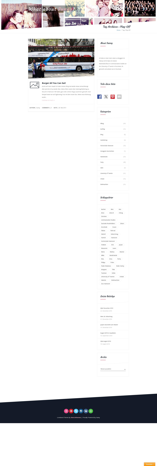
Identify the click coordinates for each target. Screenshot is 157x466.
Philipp (103, 262)
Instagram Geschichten (107, 151)
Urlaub (102, 179)
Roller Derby (120, 266)
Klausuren (104, 248)
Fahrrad (112, 230)
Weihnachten (104, 184)
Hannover (114, 237)
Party (101, 162)
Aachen (103, 209)
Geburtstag (114, 234)
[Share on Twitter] (106, 97)
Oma (110, 259)
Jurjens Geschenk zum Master (109, 325)
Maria (103, 252)
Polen (112, 262)
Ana (120, 209)
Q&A (101, 168)
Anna (102, 213)
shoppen (104, 269)
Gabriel (103, 234)
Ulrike (113, 273)
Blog (101, 134)
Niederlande (103, 157)
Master (122, 252)
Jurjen (121, 245)
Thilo (113, 269)
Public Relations (106, 266)
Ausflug (102, 129)
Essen (114, 227)
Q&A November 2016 (106, 308)
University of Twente (106, 173)
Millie (102, 255)
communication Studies (108, 220)
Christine (104, 216)
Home (118, 30)
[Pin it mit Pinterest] (112, 97)
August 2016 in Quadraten (108, 333)
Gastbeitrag (103, 140)
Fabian (103, 230)
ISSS (112, 245)
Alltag (102, 123)
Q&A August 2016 (105, 341)
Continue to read (47, 100)
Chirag (121, 213)
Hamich (103, 237)
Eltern (122, 223)
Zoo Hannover (105, 284)
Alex (112, 209)
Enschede (104, 227)
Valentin (103, 280)
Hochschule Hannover (106, 145)
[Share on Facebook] (99, 97)
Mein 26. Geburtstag (106, 316)
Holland (103, 245)
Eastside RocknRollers (108, 223)
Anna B (111, 213)
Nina (102, 259)
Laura (114, 248)
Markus (112, 252)
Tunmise (103, 273)
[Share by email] (119, 97)
